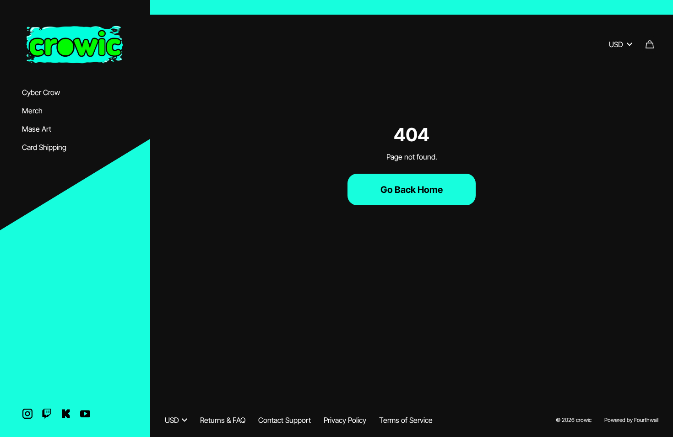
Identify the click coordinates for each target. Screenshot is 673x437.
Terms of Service (406, 420)
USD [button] (616, 44)
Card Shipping (44, 147)
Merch (32, 110)
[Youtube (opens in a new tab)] (85, 413)
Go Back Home (411, 189)
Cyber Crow (41, 92)
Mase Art (36, 128)
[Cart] (649, 44)
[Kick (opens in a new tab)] (66, 413)
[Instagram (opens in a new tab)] (27, 413)
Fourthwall (646, 419)
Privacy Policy (345, 420)
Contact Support (284, 420)
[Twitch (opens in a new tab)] (46, 413)
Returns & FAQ (222, 420)
